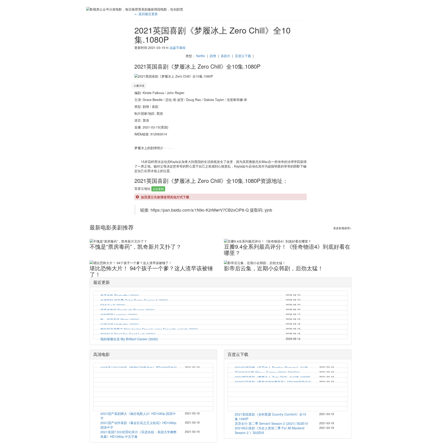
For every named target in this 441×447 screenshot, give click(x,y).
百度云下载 (243, 55)
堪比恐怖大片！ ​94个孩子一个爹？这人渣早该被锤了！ (151, 271)
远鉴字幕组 (178, 47)
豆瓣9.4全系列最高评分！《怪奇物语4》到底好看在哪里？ (287, 249)
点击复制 (158, 189)
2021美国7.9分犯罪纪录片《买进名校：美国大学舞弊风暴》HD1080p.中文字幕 (138, 434)
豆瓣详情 (138, 85)
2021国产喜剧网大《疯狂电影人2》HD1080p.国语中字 (138, 415)
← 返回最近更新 (146, 13)
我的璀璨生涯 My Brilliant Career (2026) (129, 339)
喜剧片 (225, 55)
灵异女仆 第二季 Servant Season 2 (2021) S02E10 (271, 423)
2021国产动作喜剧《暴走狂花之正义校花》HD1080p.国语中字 (138, 425)
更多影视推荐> (342, 227)
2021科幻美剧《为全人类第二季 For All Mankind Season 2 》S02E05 (269, 430)
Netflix (200, 55)
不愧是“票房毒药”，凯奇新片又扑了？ (135, 246)
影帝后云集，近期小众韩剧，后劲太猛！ (273, 268)
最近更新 (101, 282)
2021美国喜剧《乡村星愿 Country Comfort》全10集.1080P (270, 416)
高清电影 (101, 354)
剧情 (213, 55)
